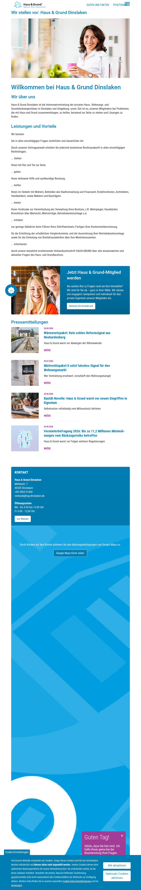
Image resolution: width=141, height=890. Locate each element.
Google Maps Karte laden (70, 553)
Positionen (120, 5)
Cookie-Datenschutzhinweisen (77, 881)
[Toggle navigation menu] (127, 4)
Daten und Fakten (98, 5)
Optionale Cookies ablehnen (117, 875)
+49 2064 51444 (23, 492)
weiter (47, 349)
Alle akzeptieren (117, 865)
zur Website (23, 518)
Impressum (16, 885)
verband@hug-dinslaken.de (30, 495)
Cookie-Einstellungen (17, 852)
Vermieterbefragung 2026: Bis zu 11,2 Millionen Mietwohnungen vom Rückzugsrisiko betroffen (84, 433)
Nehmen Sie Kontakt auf (81, 306)
